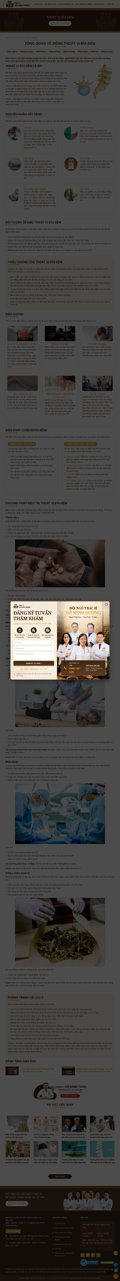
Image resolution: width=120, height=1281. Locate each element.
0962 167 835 (74, 670)
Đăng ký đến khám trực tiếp (35, 669)
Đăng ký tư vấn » (34, 663)
